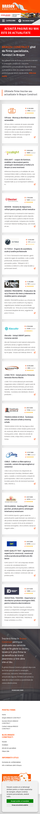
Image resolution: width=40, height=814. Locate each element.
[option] (20, 15)
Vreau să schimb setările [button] (20, 805)
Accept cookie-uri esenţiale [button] (20, 801)
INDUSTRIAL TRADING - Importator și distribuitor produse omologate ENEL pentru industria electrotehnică (19, 600)
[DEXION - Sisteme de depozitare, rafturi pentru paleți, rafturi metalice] (11, 200)
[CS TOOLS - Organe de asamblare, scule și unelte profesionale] (11, 242)
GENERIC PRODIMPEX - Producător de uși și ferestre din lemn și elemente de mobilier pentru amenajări (20, 293)
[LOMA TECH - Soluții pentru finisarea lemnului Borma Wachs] (11, 368)
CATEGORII (10, 21)
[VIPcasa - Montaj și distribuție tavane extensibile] (11, 110)
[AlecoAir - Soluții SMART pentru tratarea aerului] (11, 328)
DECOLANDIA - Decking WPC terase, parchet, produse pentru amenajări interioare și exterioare (19, 508)
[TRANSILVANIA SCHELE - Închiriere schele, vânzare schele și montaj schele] (11, 410)
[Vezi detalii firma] (35, 137)
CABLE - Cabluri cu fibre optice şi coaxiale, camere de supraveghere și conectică (19, 464)
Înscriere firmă (28, 21)
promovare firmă (17, 690)
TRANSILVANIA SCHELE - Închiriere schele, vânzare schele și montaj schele (18, 419)
